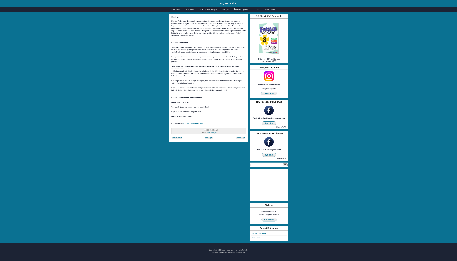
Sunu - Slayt (270, 9)
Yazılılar (256, 9)
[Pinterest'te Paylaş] (216, 130)
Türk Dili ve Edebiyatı (208, 9)
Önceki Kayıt (240, 138)
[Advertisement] (269, 185)
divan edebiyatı (211, 132)
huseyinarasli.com (228, 3)
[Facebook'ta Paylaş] (213, 130)
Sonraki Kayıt (177, 138)
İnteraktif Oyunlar (241, 9)
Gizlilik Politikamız (259, 233)
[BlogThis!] (208, 130)
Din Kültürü (189, 9)
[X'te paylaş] (211, 130)
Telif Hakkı (256, 238)
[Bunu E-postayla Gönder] (205, 130)
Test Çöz (225, 9)
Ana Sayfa (175, 9)
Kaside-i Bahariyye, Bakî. (193, 124)
